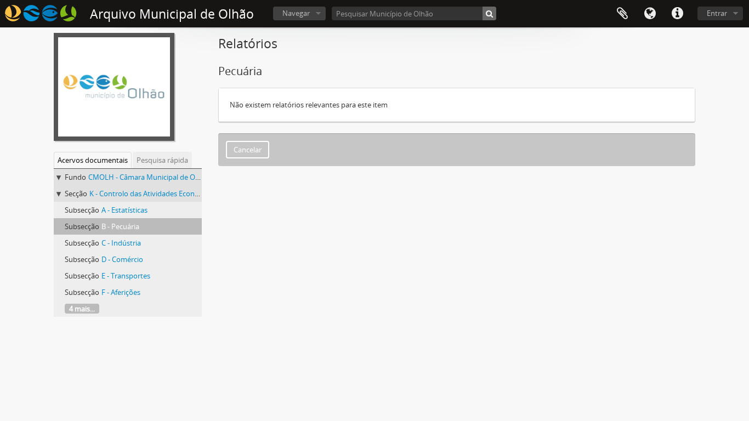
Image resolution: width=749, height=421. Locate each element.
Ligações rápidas (677, 13)
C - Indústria (121, 243)
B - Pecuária (120, 226)
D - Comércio (122, 259)
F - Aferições (120, 292)
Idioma (649, 13)
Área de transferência (622, 13)
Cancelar (248, 150)
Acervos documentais (93, 160)
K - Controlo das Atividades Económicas (153, 193)
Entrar (717, 13)
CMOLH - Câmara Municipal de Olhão (148, 177)
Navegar (296, 13)
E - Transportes (125, 276)
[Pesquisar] (489, 13)
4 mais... (82, 309)
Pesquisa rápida (162, 160)
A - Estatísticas (124, 210)
